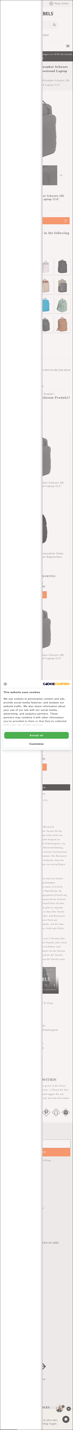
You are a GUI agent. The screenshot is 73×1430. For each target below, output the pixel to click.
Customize (36, 743)
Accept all (36, 735)
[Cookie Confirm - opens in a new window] (56, 684)
